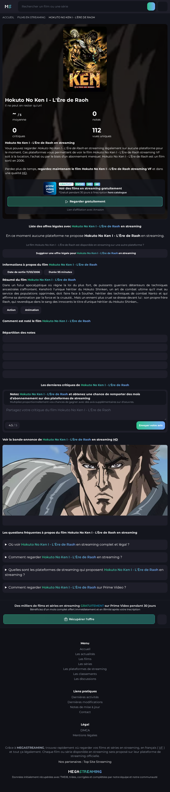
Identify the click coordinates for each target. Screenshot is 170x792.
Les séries (85, 664)
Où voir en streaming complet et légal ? (68, 544)
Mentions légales (85, 735)
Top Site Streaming (98, 762)
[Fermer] (162, 619)
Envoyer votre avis (151, 425)
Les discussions (85, 679)
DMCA (85, 730)
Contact (85, 712)
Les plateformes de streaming (85, 669)
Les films (85, 659)
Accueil (8, 17)
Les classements (85, 674)
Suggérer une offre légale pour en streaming (86, 253)
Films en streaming (31, 17)
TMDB (64, 777)
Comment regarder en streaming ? (65, 557)
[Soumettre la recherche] (151, 6)
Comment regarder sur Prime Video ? (67, 587)
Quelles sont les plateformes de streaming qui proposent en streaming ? (84, 572)
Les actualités (85, 654)
